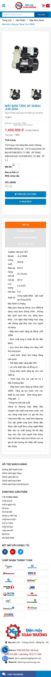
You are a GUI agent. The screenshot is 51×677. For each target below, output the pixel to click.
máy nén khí (7, 530)
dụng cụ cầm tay (9, 515)
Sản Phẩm (20, 20)
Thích (9, 123)
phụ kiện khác (8, 538)
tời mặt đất (7, 512)
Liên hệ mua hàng (25, 231)
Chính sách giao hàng (11, 473)
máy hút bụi (7, 527)
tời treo (5, 508)
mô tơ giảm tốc (9, 504)
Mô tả (25, 225)
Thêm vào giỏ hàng (26, 194)
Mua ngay (26, 201)
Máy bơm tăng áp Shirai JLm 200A (18, 24)
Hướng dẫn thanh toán (12, 469)
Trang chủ (6, 20)
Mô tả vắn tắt (25, 244)
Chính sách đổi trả (10, 477)
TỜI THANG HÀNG (10, 497)
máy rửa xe (7, 501)
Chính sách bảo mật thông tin (15, 484)
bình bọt (5, 534)
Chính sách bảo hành (11, 481)
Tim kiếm (41, 15)
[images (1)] (15, 94)
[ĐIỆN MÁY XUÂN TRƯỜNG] (25, 5)
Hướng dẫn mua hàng (25, 237)
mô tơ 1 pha (7, 523)
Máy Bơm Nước (37, 20)
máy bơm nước (9, 519)
